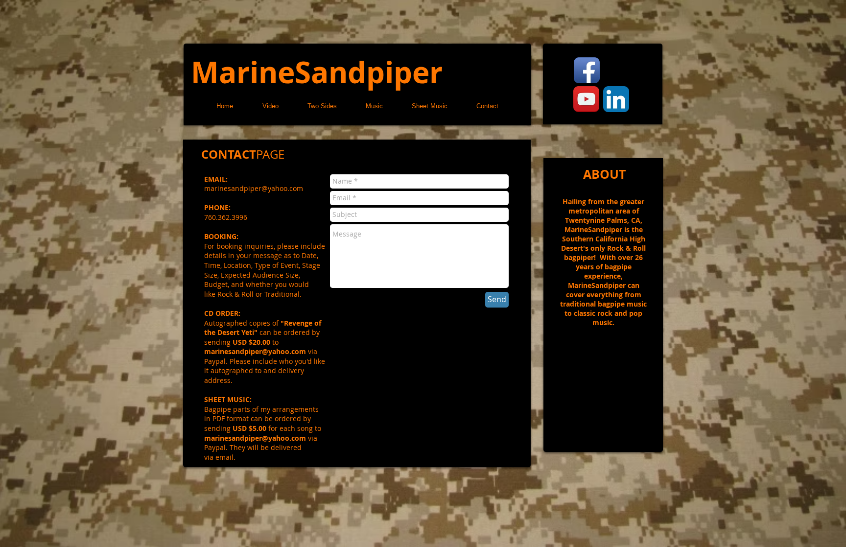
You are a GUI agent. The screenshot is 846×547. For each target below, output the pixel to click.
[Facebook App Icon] (587, 70)
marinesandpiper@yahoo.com (255, 351)
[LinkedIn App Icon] (616, 99)
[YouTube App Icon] (586, 99)
